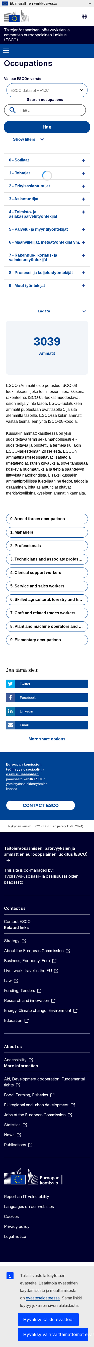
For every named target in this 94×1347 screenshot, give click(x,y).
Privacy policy (17, 1226)
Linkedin (26, 711)
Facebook (28, 698)
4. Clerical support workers (35, 572)
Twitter (25, 684)
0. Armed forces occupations (37, 519)
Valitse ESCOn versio (23, 78)
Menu (6, 51)
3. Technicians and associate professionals (49, 559)
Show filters (24, 139)
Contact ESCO (17, 921)
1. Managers (21, 532)
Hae (47, 127)
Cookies (11, 1216)
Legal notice (15, 1236)
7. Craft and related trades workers (42, 613)
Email (24, 725)
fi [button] (84, 16)
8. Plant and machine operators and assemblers (49, 626)
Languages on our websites (29, 1206)
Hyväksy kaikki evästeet (48, 1319)
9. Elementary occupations (35, 640)
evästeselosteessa (43, 1297)
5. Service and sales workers (37, 586)
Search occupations (45, 99)
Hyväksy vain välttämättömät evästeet (55, 1334)
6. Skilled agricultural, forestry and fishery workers (49, 599)
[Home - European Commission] (16, 16)
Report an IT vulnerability (26, 1196)
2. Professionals (25, 546)
